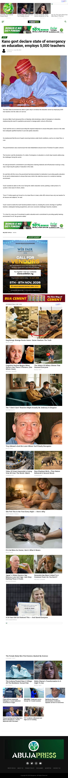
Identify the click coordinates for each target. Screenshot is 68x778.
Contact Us (56, 768)
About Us (20, 768)
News (14, 232)
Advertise (48, 768)
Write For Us (12, 768)
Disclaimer (39, 768)
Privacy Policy (29, 768)
